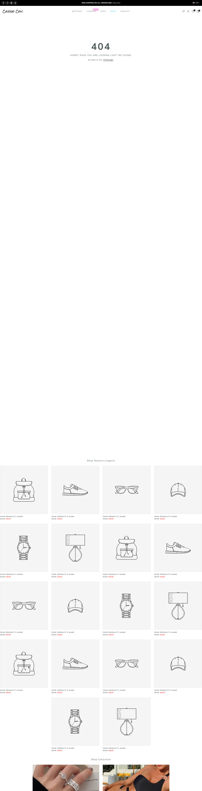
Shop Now (116, 3)
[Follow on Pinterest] (11, 3)
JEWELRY (125, 11)
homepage (108, 60)
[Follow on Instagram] (7, 3)
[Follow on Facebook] (3, 3)
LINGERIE (92, 11)
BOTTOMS (77, 11)
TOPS (103, 11)
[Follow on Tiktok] (15, 3)
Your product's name (11, 517)
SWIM (113, 11)
